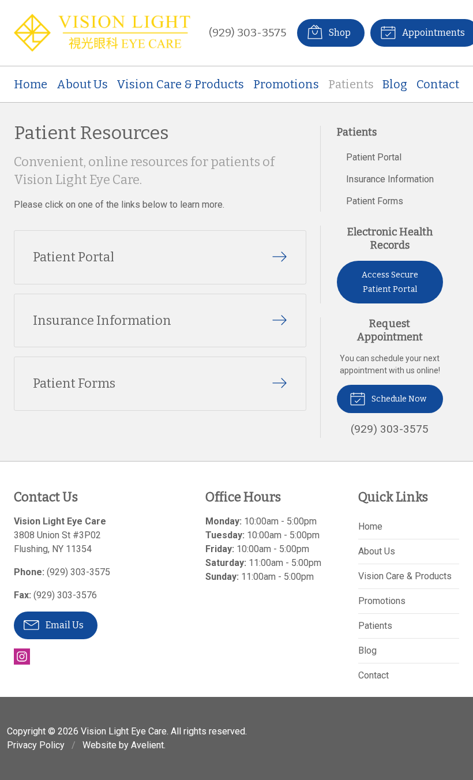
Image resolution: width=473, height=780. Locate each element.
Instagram (22, 656)
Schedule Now (398, 399)
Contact (437, 84)
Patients (351, 84)
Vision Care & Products (180, 84)
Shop (339, 32)
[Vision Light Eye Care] (102, 33)
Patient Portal (373, 157)
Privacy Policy (36, 745)
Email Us (64, 625)
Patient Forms (374, 201)
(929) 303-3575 (247, 32)
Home (30, 84)
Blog (394, 84)
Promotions (286, 84)
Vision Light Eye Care (124, 731)
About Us (82, 84)
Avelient (147, 745)
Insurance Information (390, 179)
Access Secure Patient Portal (390, 282)
